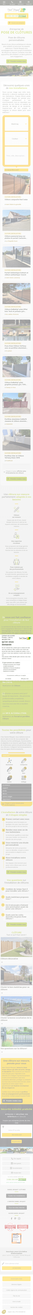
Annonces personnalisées (9, 669)
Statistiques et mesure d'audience (11, 668)
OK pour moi (24, 678)
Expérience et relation (8, 671)
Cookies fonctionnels (8, 666)
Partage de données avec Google (11, 664)
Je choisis (8, 678)
